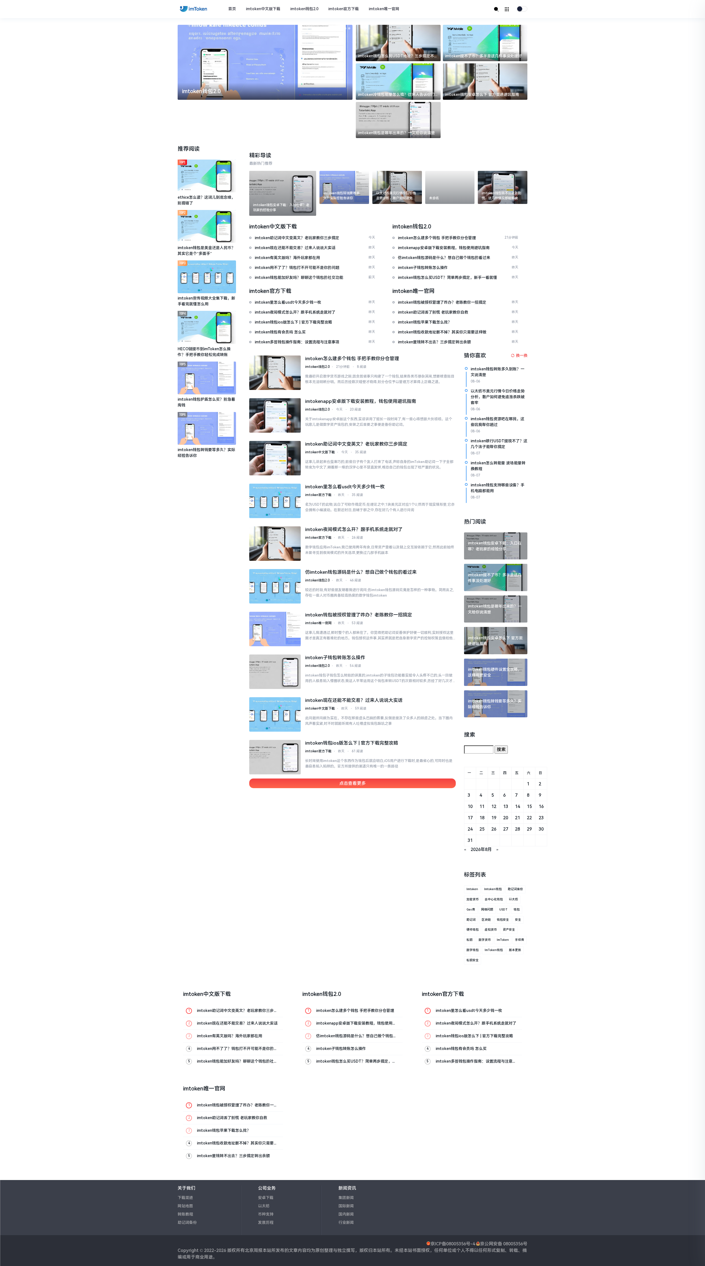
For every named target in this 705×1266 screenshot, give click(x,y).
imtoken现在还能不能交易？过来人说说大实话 (354, 700)
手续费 (519, 940)
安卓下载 (265, 1197)
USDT (503, 909)
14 (517, 806)
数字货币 (485, 940)
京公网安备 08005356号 (503, 1243)
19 (493, 817)
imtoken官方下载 (343, 9)
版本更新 (515, 950)
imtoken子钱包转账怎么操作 (335, 657)
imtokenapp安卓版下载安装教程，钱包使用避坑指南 (360, 401)
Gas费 (471, 909)
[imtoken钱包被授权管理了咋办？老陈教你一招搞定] (275, 629)
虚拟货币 (491, 929)
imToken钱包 (494, 950)
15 (529, 806)
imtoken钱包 (493, 889)
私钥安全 (473, 960)
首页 (232, 9)
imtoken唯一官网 (384, 9)
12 (493, 806)
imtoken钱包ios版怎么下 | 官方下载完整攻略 (351, 743)
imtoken (472, 889)
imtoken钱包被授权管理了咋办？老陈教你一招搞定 (358, 615)
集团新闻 (346, 1197)
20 (505, 817)
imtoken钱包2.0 (304, 9)
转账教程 (185, 1214)
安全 (518, 920)
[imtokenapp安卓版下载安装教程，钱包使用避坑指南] (275, 415)
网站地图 (185, 1206)
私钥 (470, 940)
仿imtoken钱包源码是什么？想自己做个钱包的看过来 (361, 572)
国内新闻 (346, 1214)
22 (529, 817)
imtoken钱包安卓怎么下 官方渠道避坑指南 (482, 94)
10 (470, 806)
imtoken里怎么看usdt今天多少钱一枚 (345, 486)
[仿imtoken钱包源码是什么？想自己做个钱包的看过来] (275, 586)
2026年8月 (481, 849)
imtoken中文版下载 (263, 9)
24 (470, 829)
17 (470, 817)
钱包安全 (503, 920)
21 (517, 817)
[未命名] (450, 187)
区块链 (486, 920)
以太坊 (513, 899)
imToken (503, 940)
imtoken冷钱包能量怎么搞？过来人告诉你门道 (396, 95)
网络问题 (487, 909)
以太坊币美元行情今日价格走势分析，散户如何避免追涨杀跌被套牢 (498, 397)
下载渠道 (185, 1197)
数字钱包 (473, 950)
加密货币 (473, 899)
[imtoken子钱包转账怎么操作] (275, 671)
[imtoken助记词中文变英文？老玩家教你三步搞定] (275, 458)
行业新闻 (346, 1222)
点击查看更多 (352, 783)
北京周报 (253, 1250)
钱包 (517, 909)
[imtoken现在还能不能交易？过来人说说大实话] (275, 714)
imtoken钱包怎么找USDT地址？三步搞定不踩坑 (398, 56)
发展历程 (265, 1222)
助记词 (471, 920)
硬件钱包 (473, 929)
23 (541, 817)
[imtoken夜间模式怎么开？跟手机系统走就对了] (275, 543)
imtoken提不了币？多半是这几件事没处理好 (483, 56)
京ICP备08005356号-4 (452, 1243)
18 (481, 817)
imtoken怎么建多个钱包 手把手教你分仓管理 (352, 358)
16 (541, 806)
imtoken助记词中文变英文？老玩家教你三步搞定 (356, 444)
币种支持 (265, 1214)
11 (481, 806)
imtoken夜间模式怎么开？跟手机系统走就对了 (354, 529)
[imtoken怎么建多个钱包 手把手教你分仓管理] (275, 372)
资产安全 (509, 929)
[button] (338, 28)
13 (505, 806)
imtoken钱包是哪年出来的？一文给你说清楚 (396, 133)
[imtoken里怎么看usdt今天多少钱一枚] (275, 501)
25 (481, 829)
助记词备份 (515, 889)
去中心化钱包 (494, 899)
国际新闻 (346, 1206)
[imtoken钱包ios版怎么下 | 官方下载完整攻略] (275, 757)
